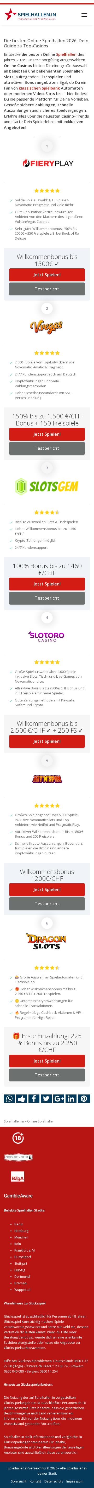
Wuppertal (22, 1289)
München (21, 1237)
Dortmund (22, 1276)
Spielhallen (66, 54)
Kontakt (35, 1481)
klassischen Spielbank (39, 88)
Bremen (20, 1283)
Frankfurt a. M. (25, 1250)
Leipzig (19, 1270)
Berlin (18, 1224)
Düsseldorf (22, 1257)
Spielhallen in (14, 1121)
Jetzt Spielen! (47, 275)
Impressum (74, 1481)
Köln (17, 1244)
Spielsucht (18, 1481)
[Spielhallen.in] (32, 14)
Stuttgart (20, 1263)
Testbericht (47, 289)
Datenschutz (53, 1481)
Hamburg (21, 1231)
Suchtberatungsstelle (20, 1342)
